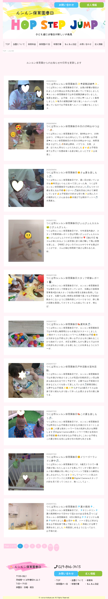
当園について (19, 44)
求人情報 (99, 44)
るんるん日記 (70, 44)
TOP (7, 44)
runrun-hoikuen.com (47, 597)
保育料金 (32, 44)
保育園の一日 (62, 584)
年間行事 (57, 44)
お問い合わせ (85, 44)
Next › (51, 547)
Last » (56, 547)
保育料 (90, 580)
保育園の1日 (44, 44)
